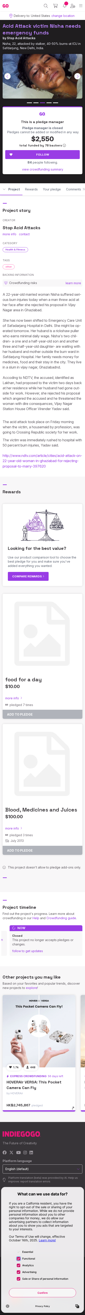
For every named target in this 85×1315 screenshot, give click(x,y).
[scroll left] (7, 76)
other (8, 266)
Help (35, 918)
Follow (42, 154)
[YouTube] (18, 1153)
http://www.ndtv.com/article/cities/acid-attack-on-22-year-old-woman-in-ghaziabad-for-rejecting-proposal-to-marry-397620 (42, 460)
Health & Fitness (15, 249)
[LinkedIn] (31, 1153)
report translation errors (35, 1181)
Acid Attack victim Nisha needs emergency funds (42, 29)
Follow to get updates (27, 951)
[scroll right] (77, 76)
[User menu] (72, 6)
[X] (11, 1153)
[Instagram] (25, 1153)
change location (63, 16)
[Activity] (64, 5)
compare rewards (27, 576)
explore (31, 988)
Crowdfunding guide (61, 918)
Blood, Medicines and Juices (41, 809)
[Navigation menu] (80, 5)
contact (24, 234)
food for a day (23, 679)
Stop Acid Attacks (21, 38)
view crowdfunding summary (42, 169)
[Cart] (55, 6)
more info (9, 234)
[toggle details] (74, 1110)
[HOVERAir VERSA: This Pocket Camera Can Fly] (39, 1031)
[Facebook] (5, 1153)
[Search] (46, 6)
